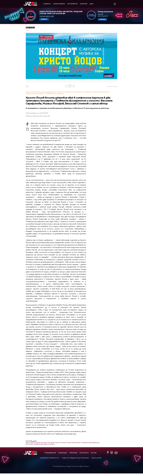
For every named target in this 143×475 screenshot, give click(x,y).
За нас (94, 453)
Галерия (83, 4)
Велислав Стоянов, (33, 442)
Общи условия (96, 458)
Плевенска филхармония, (90, 442)
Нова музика (59, 4)
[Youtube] (116, 453)
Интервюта (72, 4)
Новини (47, 4)
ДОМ (91, 4)
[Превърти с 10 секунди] (66, 86)
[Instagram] (112, 453)
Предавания (50, 453)
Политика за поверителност (49, 458)
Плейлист (44, 19)
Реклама (73, 453)
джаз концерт (49, 444)
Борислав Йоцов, (73, 442)
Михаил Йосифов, (48, 442)
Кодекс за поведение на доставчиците (75, 458)
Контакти (84, 453)
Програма (102, 19)
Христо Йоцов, (61, 442)
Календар (62, 453)
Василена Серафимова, (34, 444)
